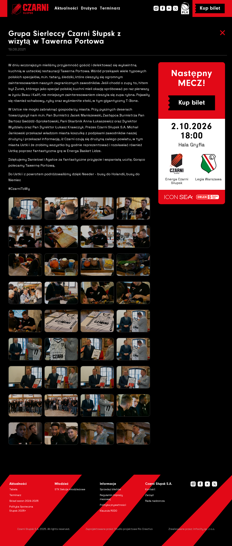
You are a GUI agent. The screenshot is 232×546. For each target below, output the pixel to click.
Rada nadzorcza (155, 500)
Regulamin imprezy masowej (111, 497)
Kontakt (150, 489)
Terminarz (110, 8)
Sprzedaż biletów (110, 489)
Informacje (108, 484)
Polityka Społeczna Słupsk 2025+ (21, 508)
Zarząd (149, 495)
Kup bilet (210, 8)
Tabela (13, 489)
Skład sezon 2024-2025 (24, 500)
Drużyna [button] (89, 8)
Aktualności (66, 8)
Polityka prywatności (113, 505)
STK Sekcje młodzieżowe (70, 489)
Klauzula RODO (108, 510)
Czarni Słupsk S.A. (158, 484)
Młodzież (61, 484)
